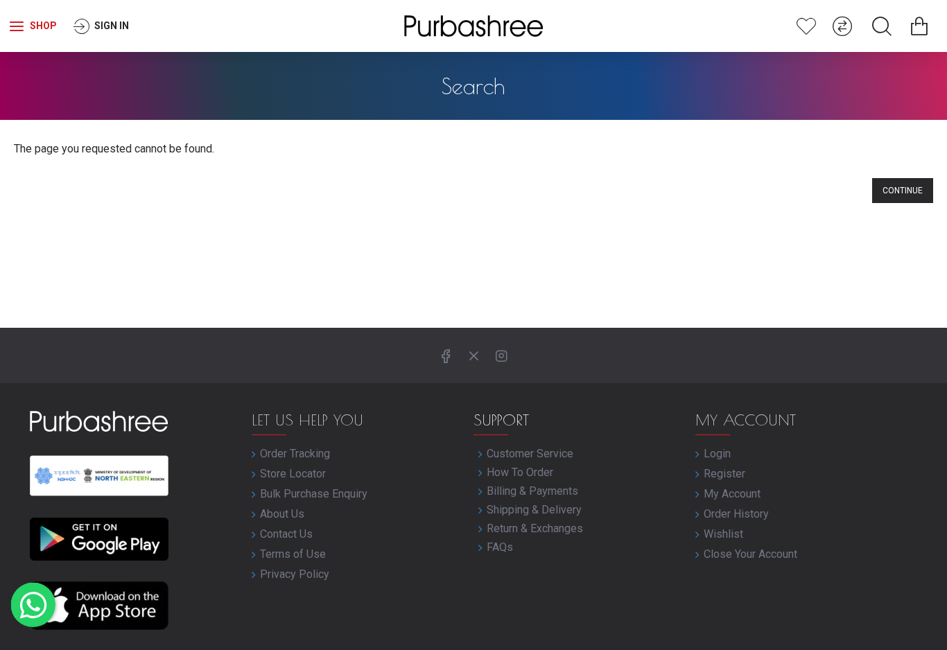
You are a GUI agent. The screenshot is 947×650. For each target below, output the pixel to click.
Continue (903, 190)
